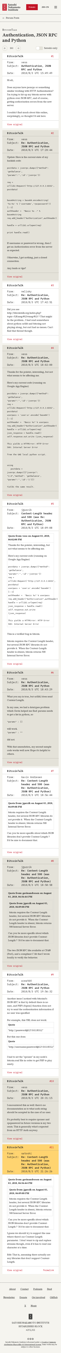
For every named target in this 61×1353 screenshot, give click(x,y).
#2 (52, 133)
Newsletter (9, 1297)
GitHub (54, 1297)
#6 (52, 672)
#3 (52, 285)
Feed (49, 1289)
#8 (52, 860)
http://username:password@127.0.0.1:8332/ (31, 1047)
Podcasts (37, 1289)
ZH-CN (46, 7)
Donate (32, 7)
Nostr (34, 1306)
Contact (24, 1289)
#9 (52, 974)
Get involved (38, 1297)
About (12, 1289)
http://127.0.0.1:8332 (39, 186)
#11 (51, 1147)
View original (15, 124)
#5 (52, 503)
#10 (51, 1081)
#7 (52, 770)
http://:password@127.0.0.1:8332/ (25, 1030)
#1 (52, 56)
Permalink (48, 1270)
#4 (52, 347)
